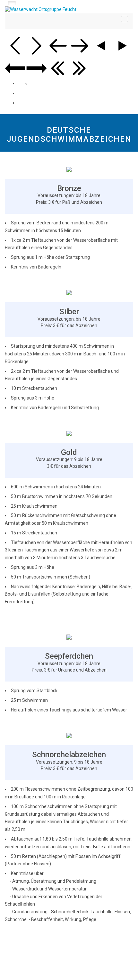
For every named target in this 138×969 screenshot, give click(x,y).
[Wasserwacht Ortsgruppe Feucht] (69, 9)
